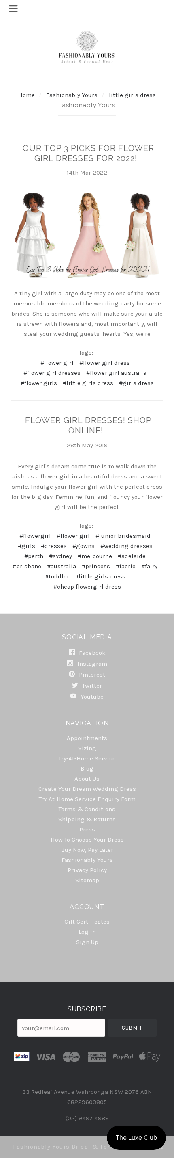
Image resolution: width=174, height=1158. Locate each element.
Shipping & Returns (87, 819)
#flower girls (39, 383)
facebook (91, 652)
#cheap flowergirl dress (87, 586)
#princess (96, 566)
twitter (91, 685)
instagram (91, 663)
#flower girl (57, 362)
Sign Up (87, 941)
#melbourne (95, 556)
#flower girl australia (116, 373)
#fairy (149, 566)
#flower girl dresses (52, 373)
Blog (87, 768)
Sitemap (87, 880)
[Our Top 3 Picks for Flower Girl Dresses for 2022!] (87, 235)
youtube (91, 696)
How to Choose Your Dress (87, 839)
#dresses (54, 546)
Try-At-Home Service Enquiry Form (87, 799)
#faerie (126, 566)
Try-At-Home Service (87, 758)
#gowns (83, 546)
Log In (87, 931)
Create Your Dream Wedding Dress (87, 788)
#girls (26, 546)
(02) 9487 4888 (87, 1118)
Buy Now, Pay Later (87, 849)
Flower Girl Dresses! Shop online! (88, 425)
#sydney (60, 556)
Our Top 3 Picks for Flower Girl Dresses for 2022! (88, 153)
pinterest (91, 674)
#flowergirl (35, 535)
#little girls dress (88, 383)
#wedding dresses (126, 546)
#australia (61, 566)
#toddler (57, 576)
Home (26, 95)
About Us (87, 778)
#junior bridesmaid (123, 535)
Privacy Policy (87, 870)
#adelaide (132, 556)
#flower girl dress (104, 362)
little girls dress (132, 95)
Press (87, 829)
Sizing (87, 748)
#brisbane (27, 566)
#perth (33, 556)
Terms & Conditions (87, 809)
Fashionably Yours (72, 95)
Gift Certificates (87, 921)
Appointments (87, 738)
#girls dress (136, 383)
